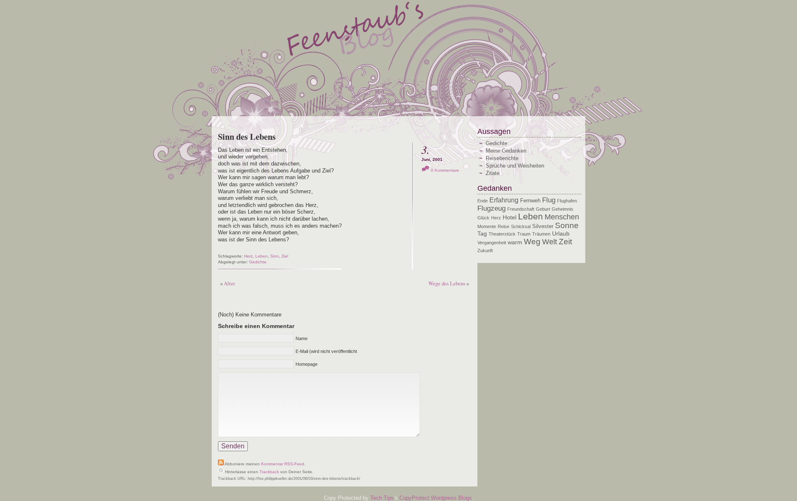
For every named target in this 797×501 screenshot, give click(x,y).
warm (515, 242)
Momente (486, 226)
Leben (261, 256)
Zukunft (485, 250)
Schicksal (521, 226)
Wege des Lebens (446, 283)
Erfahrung (503, 200)
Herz (248, 256)
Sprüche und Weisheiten (515, 166)
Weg (532, 241)
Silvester (542, 226)
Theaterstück (502, 233)
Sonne (567, 225)
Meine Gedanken (506, 151)
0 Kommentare (445, 170)
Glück (483, 217)
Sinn (274, 256)
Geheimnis (562, 209)
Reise (503, 226)
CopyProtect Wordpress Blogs (435, 498)
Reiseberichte (502, 158)
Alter (229, 283)
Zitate (492, 173)
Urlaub (561, 233)
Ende (482, 200)
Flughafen (567, 200)
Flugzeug (491, 208)
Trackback (269, 471)
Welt (549, 242)
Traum (524, 233)
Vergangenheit (491, 242)
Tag (482, 233)
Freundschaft (520, 209)
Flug (548, 200)
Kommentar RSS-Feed (282, 464)
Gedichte (257, 262)
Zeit (565, 241)
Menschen (562, 217)
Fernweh (530, 201)
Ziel (284, 256)
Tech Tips (382, 498)
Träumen (541, 233)
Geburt (543, 209)
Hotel (509, 217)
